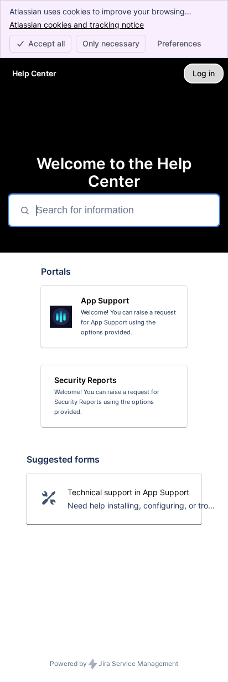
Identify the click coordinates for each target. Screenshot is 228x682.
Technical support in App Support (128, 492)
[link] (114, 317)
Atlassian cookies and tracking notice (76, 24)
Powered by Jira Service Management (114, 663)
